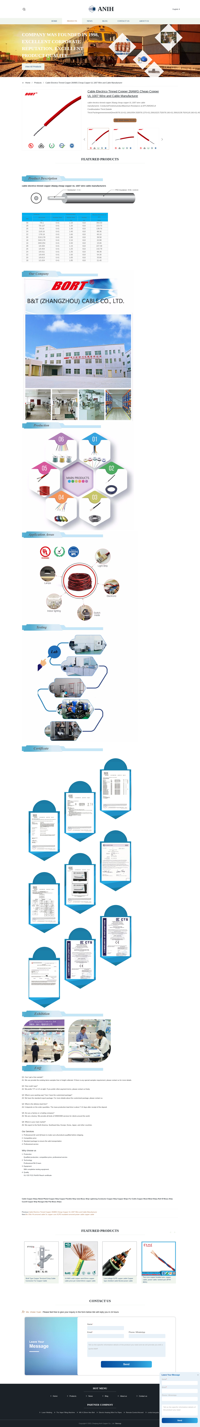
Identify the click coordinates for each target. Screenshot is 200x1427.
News (89, 21)
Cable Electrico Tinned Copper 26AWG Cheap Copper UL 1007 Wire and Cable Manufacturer (63, 1212)
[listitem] (100, 138)
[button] (24, 9)
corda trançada (153, 1412)
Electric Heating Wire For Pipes (110, 1412)
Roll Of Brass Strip (165, 1199)
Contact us (123, 21)
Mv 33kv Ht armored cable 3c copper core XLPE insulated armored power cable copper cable (60, 1214)
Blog (105, 21)
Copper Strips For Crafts (127, 1199)
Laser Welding (47, 1412)
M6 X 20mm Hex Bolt (87, 1412)
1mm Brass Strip (83, 1199)
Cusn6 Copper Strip (29, 1202)
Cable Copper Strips (30, 1199)
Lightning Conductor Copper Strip (103, 1199)
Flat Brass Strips (55, 1202)
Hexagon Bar (43, 1202)
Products (72, 21)
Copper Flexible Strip (67, 1199)
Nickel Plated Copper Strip (48, 1199)
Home (54, 21)
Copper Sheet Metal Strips (147, 1199)
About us (144, 21)
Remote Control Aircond (134, 1412)
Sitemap (118, 1423)
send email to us (127, 120)
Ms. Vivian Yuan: (34, 1312)
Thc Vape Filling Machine (65, 1412)
